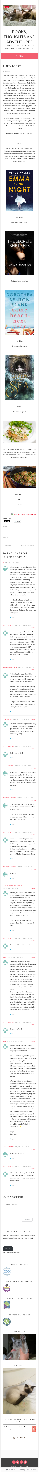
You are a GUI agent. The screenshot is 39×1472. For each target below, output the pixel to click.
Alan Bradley (8, 1429)
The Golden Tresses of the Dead (14, 1427)
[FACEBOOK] (14, 1462)
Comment (27, 1219)
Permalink (5, 537)
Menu (21, 56)
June (4, 957)
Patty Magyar (8, 625)
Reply (33, 563)
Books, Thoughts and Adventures (20, 36)
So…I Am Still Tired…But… (28, 545)
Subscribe (8, 1249)
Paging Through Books (12, 886)
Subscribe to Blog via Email (19, 1232)
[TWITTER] (17, 1462)
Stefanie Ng (7, 719)
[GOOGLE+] (21, 1462)
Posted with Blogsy (30, 514)
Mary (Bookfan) (9, 797)
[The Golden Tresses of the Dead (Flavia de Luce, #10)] (34, 1431)
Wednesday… (7, 545)
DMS (4, 1041)
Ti (3, 563)
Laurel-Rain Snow (10, 667)
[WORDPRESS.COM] (25, 1462)
